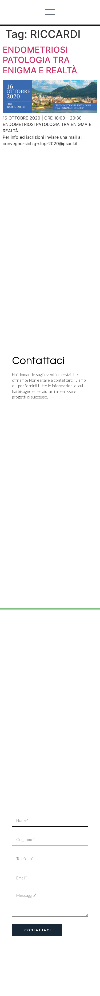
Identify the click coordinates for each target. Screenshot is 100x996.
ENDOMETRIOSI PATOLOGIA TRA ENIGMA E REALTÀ (40, 60)
